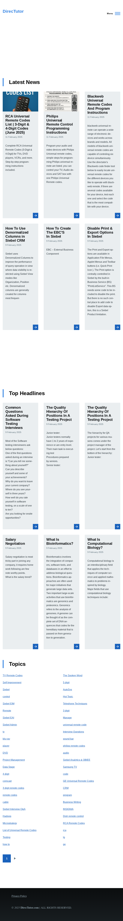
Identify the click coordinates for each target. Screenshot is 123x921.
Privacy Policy (19, 896)
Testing (6, 837)
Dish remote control (73, 816)
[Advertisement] (62, 51)
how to (6, 844)
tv (3, 731)
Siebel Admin (10, 724)
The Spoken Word (72, 675)
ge (64, 844)
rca (64, 830)
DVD (5, 753)
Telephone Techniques (75, 703)
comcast (7, 781)
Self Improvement (12, 682)
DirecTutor (13, 11)
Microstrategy (10, 823)
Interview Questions (73, 731)
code (65, 774)
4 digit (6, 774)
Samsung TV (70, 767)
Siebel (6, 689)
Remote (7, 710)
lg (64, 837)
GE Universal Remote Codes (78, 781)
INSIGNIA (68, 809)
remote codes (10, 795)
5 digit (66, 682)
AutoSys (67, 689)
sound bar (68, 739)
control (6, 696)
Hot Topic (68, 696)
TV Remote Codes (12, 675)
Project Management (14, 760)
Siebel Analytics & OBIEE (76, 760)
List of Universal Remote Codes (19, 830)
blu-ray (6, 739)
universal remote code (75, 724)
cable (6, 802)
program (67, 795)
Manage (67, 717)
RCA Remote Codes (74, 823)
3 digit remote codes (13, 788)
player (6, 746)
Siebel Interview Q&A (14, 809)
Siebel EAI (8, 717)
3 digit (66, 710)
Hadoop (7, 816)
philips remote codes (74, 746)
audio (66, 753)
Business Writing (72, 802)
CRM (66, 788)
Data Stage (9, 767)
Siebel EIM (8, 703)
